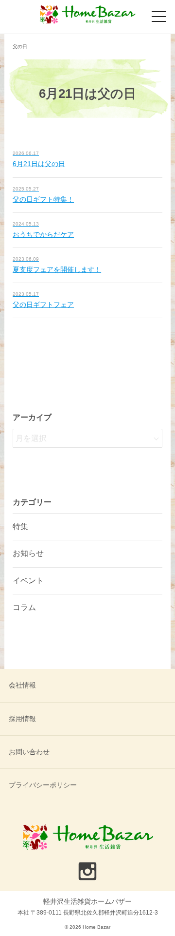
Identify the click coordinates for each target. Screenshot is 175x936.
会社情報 (22, 685)
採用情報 (22, 719)
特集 (20, 526)
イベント (28, 580)
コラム (24, 607)
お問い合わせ (29, 752)
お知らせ (28, 553)
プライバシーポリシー (43, 785)
